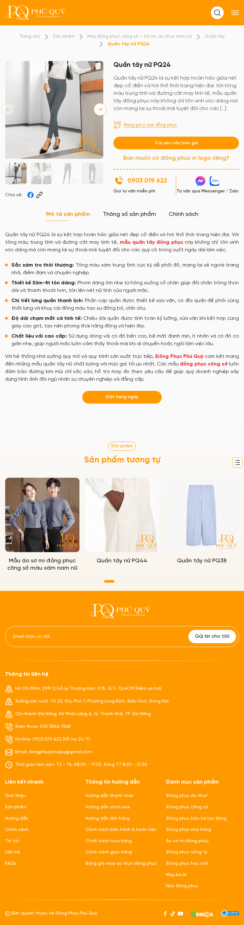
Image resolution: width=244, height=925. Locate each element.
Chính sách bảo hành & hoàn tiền (120, 829)
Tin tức (12, 841)
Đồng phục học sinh (187, 863)
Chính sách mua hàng (108, 841)
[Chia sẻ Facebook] (30, 195)
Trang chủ (30, 36)
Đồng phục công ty (186, 852)
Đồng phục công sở (187, 807)
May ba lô (176, 875)
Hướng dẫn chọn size (107, 807)
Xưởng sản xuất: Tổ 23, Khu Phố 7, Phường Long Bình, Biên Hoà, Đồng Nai (92, 701)
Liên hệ (12, 852)
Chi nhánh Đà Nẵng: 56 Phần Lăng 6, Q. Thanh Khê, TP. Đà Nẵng (83, 714)
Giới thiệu (15, 795)
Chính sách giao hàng (108, 852)
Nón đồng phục (182, 886)
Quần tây (215, 36)
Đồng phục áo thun (186, 795)
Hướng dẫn (16, 818)
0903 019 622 (147, 181)
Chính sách (17, 829)
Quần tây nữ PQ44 (122, 561)
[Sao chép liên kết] (39, 195)
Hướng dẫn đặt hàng (107, 818)
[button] (100, 109)
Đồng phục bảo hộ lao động (196, 818)
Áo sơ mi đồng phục (187, 841)
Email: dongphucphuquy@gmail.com (53, 752)
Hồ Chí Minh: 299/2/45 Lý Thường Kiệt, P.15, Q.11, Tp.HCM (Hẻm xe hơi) (88, 688)
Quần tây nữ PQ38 (202, 561)
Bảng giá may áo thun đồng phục (121, 863)
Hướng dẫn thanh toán (109, 795)
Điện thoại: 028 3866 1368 (43, 726)
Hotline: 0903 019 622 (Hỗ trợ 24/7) (52, 739)
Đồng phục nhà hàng (188, 829)
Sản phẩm (64, 36)
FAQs (10, 863)
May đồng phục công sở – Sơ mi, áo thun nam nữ (139, 36)
